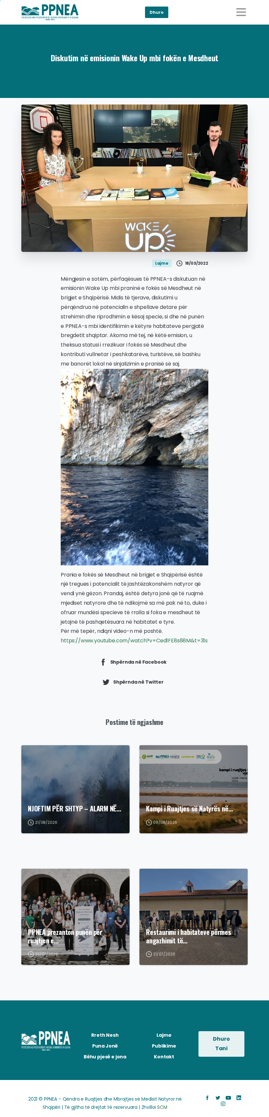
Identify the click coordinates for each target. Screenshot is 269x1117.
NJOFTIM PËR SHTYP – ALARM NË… (74, 808)
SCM (162, 1107)
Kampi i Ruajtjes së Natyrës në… (189, 808)
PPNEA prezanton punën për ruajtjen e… (65, 936)
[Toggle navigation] (241, 12)
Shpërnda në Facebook (138, 662)
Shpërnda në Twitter (138, 682)
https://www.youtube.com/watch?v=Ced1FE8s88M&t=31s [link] (134, 640)
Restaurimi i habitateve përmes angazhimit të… (188, 936)
